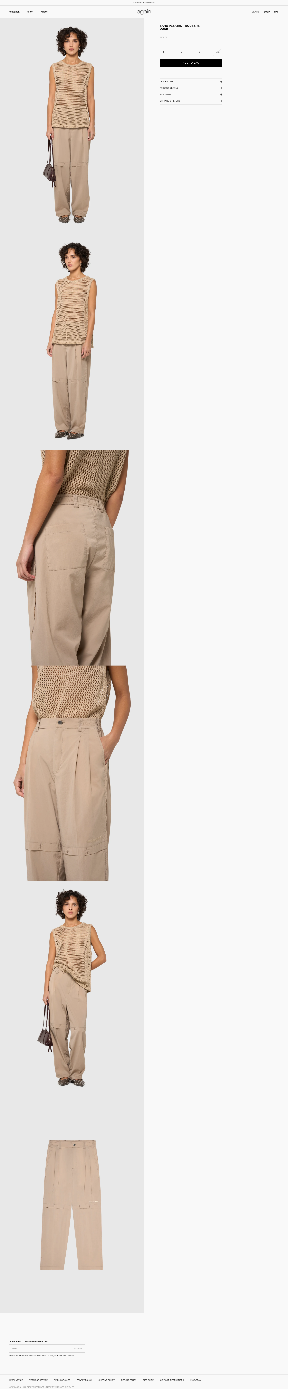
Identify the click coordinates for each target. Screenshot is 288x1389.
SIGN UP (78, 1348)
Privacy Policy (84, 1380)
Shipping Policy (107, 1380)
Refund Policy (128, 1380)
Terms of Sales (62, 1380)
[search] (256, 12)
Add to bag (191, 62)
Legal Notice (16, 1380)
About (44, 12)
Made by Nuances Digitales (60, 1387)
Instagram (195, 1380)
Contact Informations (172, 1380)
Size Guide (148, 1380)
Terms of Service (38, 1380)
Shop (30, 12)
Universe (14, 12)
